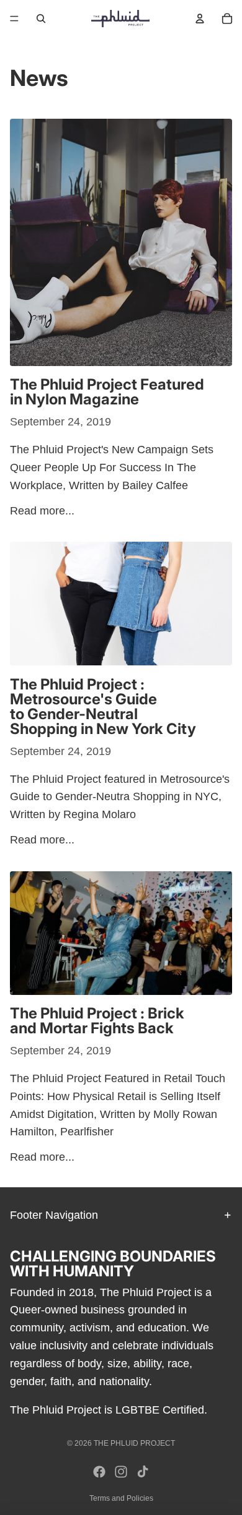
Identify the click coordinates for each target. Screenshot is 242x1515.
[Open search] (41, 18)
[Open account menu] (199, 18)
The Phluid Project (134, 1443)
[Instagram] (121, 1471)
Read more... (42, 511)
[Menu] (14, 18)
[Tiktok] (142, 1471)
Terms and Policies (121, 1498)
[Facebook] (99, 1471)
